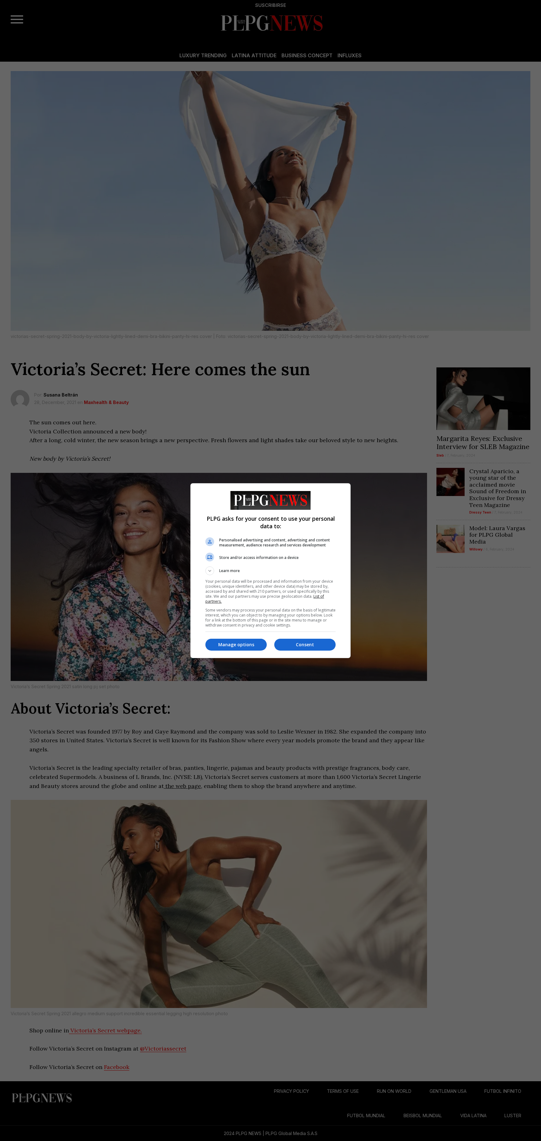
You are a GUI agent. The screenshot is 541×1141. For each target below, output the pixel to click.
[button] (270, 570)
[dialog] (270, 570)
